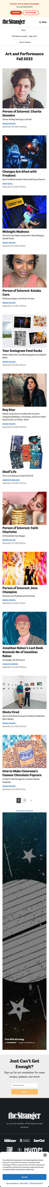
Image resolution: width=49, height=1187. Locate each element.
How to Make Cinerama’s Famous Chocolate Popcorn (22, 773)
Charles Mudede (10, 664)
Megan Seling (8, 124)
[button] (45, 1155)
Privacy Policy (24, 1183)
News (24, 30)
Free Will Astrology (14, 1039)
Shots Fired (10, 712)
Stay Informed (30, 12)
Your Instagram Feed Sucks (22, 351)
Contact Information (36, 1183)
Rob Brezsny (11, 1043)
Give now (16, 12)
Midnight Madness (15, 231)
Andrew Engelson (11, 480)
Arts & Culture (25, 42)
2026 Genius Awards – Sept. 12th (24, 36)
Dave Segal (7, 184)
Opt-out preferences (12, 1183)
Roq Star (8, 410)
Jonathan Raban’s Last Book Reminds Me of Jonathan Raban (22, 652)
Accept (24, 1177)
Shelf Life (9, 472)
